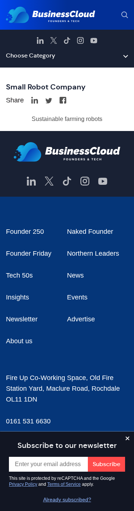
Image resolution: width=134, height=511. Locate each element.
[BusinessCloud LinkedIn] (40, 40)
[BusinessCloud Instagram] (80, 40)
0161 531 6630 (28, 421)
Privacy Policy (23, 484)
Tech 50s (19, 275)
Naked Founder (90, 231)
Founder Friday (28, 253)
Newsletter (22, 319)
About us (19, 341)
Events (77, 297)
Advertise (81, 319)
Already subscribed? (67, 499)
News (75, 275)
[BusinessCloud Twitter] (53, 40)
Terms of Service (64, 484)
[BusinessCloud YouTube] (93, 40)
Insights (17, 297)
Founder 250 (25, 231)
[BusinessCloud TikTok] (67, 40)
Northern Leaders (93, 253)
